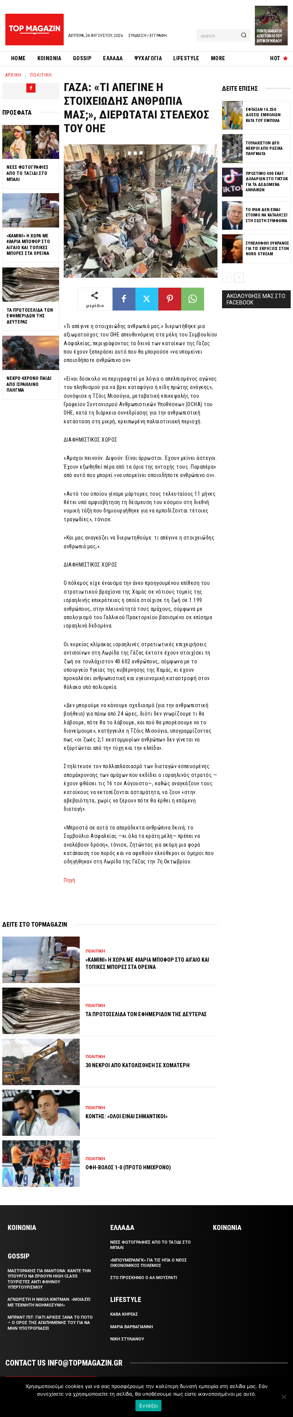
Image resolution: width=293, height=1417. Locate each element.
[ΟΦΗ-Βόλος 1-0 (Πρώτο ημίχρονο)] (41, 1163)
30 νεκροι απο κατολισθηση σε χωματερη (137, 1065)
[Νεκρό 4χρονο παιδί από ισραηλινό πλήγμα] (30, 353)
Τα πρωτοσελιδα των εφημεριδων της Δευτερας (29, 316)
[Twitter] (146, 299)
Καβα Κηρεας (124, 1314)
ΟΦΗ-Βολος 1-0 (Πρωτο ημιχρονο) (128, 1167)
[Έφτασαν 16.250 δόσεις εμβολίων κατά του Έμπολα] (232, 115)
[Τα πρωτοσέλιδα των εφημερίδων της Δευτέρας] (30, 284)
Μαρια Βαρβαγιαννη (131, 1326)
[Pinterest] (169, 299)
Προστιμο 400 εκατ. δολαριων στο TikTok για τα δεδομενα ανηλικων (267, 181)
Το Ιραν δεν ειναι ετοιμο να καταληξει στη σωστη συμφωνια (266, 215)
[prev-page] (227, 278)
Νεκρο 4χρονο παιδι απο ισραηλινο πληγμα (29, 384)
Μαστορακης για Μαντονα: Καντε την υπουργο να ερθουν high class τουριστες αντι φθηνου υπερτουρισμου (49, 1279)
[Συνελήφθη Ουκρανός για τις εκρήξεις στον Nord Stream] (232, 248)
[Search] (243, 35)
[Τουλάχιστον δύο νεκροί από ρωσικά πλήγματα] (232, 148)
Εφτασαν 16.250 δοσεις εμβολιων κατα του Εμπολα (263, 115)
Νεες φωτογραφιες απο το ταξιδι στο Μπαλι (27, 173)
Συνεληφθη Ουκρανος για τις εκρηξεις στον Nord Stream (267, 249)
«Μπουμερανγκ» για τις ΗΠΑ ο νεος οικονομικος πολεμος (148, 1263)
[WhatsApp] (192, 299)
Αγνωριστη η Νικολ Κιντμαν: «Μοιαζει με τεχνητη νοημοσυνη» (49, 1302)
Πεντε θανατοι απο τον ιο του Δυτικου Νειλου (269, 36)
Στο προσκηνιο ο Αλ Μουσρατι (143, 1277)
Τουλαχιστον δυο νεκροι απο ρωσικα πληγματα (264, 149)
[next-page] (239, 278)
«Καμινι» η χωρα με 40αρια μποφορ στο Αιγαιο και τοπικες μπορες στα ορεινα (28, 244)
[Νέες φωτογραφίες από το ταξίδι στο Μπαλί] (30, 142)
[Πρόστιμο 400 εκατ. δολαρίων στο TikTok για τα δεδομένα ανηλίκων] (232, 182)
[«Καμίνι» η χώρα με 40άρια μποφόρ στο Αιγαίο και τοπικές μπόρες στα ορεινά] (30, 210)
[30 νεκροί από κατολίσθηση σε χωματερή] (41, 1062)
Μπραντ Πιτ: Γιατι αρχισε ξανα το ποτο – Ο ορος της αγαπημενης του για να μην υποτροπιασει (50, 1323)
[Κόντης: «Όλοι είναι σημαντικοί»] (41, 1113)
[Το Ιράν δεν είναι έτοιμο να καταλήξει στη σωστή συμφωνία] (232, 215)
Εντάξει (148, 1406)
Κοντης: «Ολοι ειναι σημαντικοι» (126, 1116)
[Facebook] (30, 88)
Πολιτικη (41, 75)
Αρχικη (13, 75)
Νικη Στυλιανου (127, 1339)
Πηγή (69, 880)
